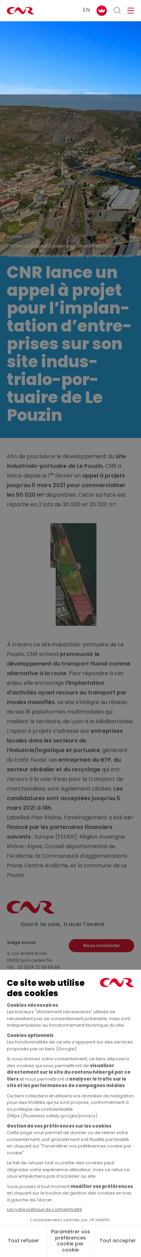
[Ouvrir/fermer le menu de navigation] (130, 10)
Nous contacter (101, 945)
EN (86, 10)
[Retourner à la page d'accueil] (20, 10)
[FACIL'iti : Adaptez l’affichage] (102, 10)
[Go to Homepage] (31, 912)
